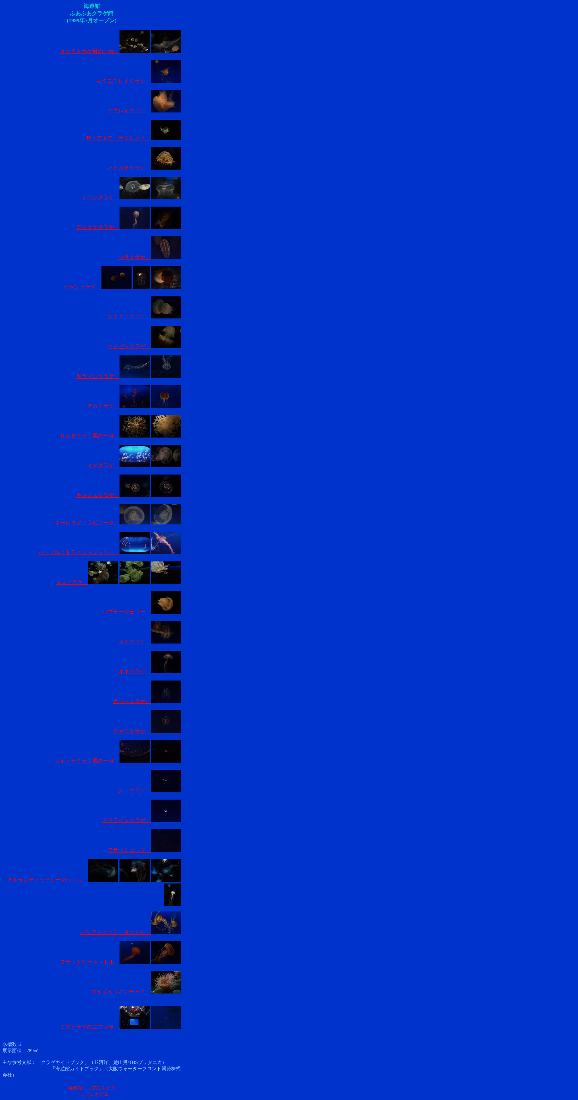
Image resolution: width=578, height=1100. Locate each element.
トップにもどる (92, 1094)
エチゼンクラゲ (129, 346)
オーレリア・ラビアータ (87, 523)
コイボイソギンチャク (121, 992)
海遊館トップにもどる (92, 1087)
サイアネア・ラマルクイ (118, 138)
